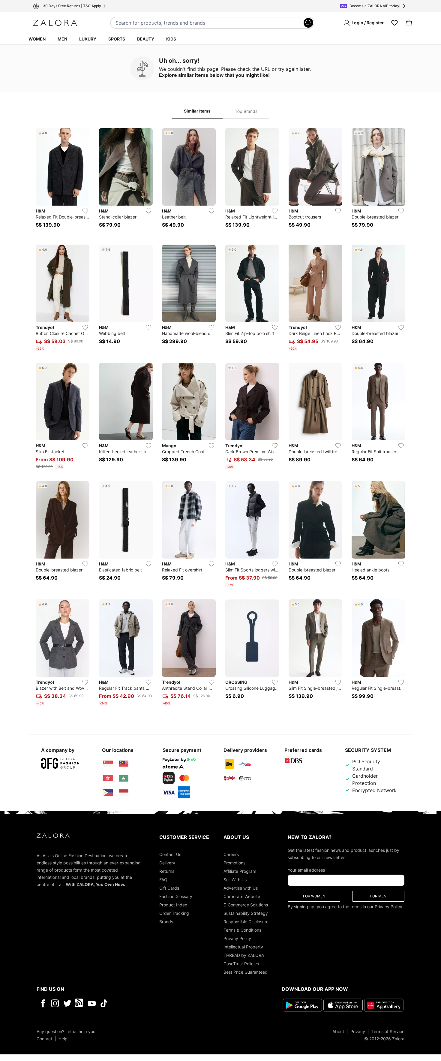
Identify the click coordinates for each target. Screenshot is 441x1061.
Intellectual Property (243, 946)
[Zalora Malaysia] (124, 764)
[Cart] (408, 22)
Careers (231, 854)
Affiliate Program (240, 871)
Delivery (167, 862)
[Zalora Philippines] (108, 793)
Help (63, 1038)
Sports (116, 38)
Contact (44, 1038)
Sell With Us (235, 879)
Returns (166, 871)
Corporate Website (242, 896)
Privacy (357, 1031)
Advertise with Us (241, 888)
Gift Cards (169, 888)
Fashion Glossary (175, 896)
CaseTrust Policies (241, 963)
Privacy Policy (237, 938)
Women (37, 38)
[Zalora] (54, 23)
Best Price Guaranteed (246, 972)
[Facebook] (43, 1003)
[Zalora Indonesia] (124, 793)
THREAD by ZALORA (244, 955)
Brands (166, 921)
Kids (171, 38)
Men (62, 38)
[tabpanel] (220, 418)
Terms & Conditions (242, 930)
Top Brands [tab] (246, 111)
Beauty (145, 38)
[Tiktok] (143, 1003)
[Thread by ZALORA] (80, 1003)
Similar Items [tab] (197, 110)
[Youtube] (92, 1003)
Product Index (173, 904)
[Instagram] (55, 1003)
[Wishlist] (394, 22)
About (338, 1031)
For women (314, 896)
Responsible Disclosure (246, 921)
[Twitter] (67, 1003)
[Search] (308, 23)
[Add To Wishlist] (85, 211)
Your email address (306, 870)
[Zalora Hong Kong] (108, 778)
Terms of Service (387, 1031)
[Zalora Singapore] (108, 764)
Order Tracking (174, 913)
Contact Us (170, 854)
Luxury (87, 38)
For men (378, 896)
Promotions (234, 862)
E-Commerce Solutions (246, 904)
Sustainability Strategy (246, 913)
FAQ (163, 879)
